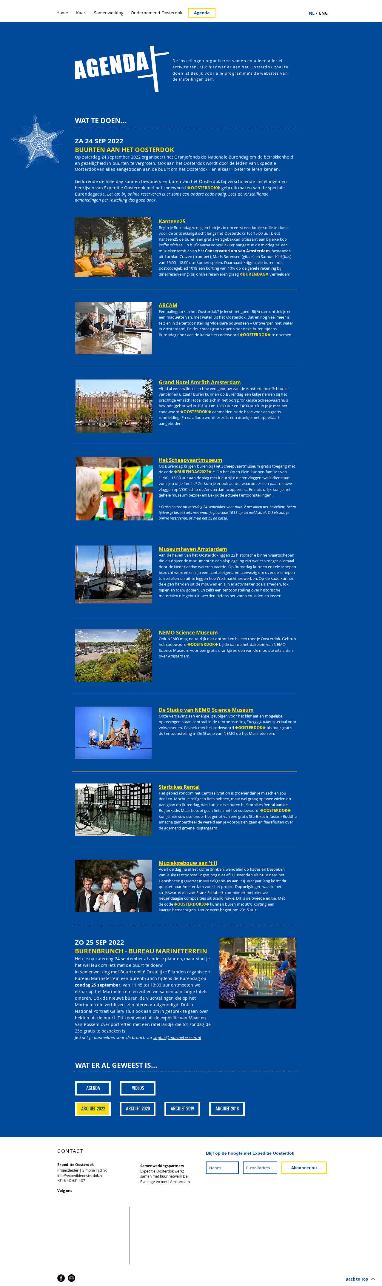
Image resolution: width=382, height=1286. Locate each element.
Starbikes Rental (179, 786)
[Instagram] (71, 1278)
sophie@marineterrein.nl (177, 1037)
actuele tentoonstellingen (248, 495)
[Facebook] (61, 1278)
